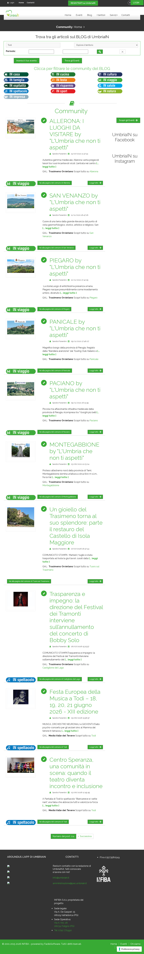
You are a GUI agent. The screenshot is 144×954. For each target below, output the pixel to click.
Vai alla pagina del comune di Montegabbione (57, 497)
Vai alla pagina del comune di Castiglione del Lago (59, 679)
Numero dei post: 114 (63, 836)
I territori (101, 15)
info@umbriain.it (61, 877)
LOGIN (137, 3)
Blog (89, 15)
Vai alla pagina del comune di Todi (53, 747)
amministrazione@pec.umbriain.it (70, 883)
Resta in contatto (62, 866)
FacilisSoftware (52, 944)
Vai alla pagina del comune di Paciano (54, 432)
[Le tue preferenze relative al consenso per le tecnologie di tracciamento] (129, 949)
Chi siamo (135, 944)
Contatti (30, 3)
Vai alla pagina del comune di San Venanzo (56, 248)
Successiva (85, 836)
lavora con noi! (62, 872)
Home (21, 3)
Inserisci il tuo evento (26, 61)
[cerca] (100, 52)
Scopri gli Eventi (126, 120)
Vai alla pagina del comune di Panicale (54, 371)
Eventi (79, 15)
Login (11, 3)
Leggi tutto (93, 183)
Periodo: (11, 51)
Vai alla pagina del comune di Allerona (54, 183)
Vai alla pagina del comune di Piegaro (54, 309)
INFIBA (25, 944)
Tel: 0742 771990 (63, 930)
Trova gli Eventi (72, 61)
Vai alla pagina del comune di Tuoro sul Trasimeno (29, 581)
